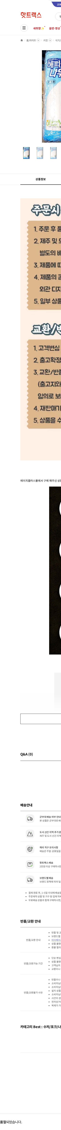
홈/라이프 (31, 40)
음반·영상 (54, 28)
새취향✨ (38, 28)
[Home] (21, 40)
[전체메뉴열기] (24, 28)
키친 (45, 40)
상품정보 (41, 179)
